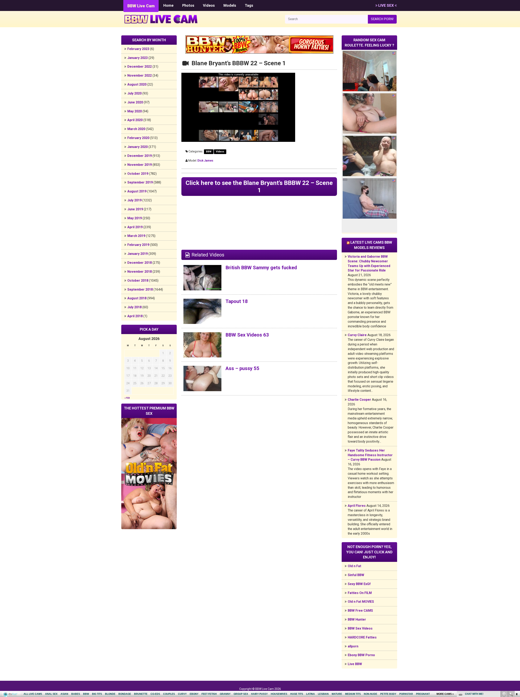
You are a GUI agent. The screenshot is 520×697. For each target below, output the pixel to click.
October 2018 (137, 280)
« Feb (127, 398)
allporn (353, 646)
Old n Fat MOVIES (361, 602)
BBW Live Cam (141, 5)
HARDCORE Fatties (362, 637)
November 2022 (139, 75)
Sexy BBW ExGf (359, 584)
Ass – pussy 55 (242, 368)
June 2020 (135, 102)
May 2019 (134, 218)
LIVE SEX (386, 5)
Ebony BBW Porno (361, 655)
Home (168, 5)
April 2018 (135, 316)
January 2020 (137, 147)
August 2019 (136, 191)
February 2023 (138, 49)
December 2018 (139, 263)
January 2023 (137, 58)
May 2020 (134, 111)
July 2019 (134, 200)
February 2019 (138, 245)
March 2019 (136, 236)
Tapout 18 (236, 301)
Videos (209, 5)
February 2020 (138, 138)
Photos (188, 5)
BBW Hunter (357, 619)
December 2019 (139, 156)
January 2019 (137, 254)
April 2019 (135, 227)
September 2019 (140, 182)
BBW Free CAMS (360, 610)
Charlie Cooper (359, 400)
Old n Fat (354, 566)
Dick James (205, 160)
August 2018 (136, 298)
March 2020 (136, 129)
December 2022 (139, 66)
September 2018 (140, 289)
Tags (249, 5)
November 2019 (139, 165)
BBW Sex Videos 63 (247, 335)
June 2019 (135, 209)
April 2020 (135, 120)
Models (229, 5)
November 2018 (139, 272)
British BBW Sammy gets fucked (261, 267)
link (516, 633)
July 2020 (134, 93)
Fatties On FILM (360, 593)
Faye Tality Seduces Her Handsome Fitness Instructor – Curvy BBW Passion (370, 455)
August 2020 (136, 84)
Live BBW (355, 664)
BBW (208, 151)
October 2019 (137, 174)
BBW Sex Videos (360, 628)
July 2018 (134, 307)
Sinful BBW (356, 575)
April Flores (357, 506)
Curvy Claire (357, 335)
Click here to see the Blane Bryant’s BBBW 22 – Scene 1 (259, 186)
